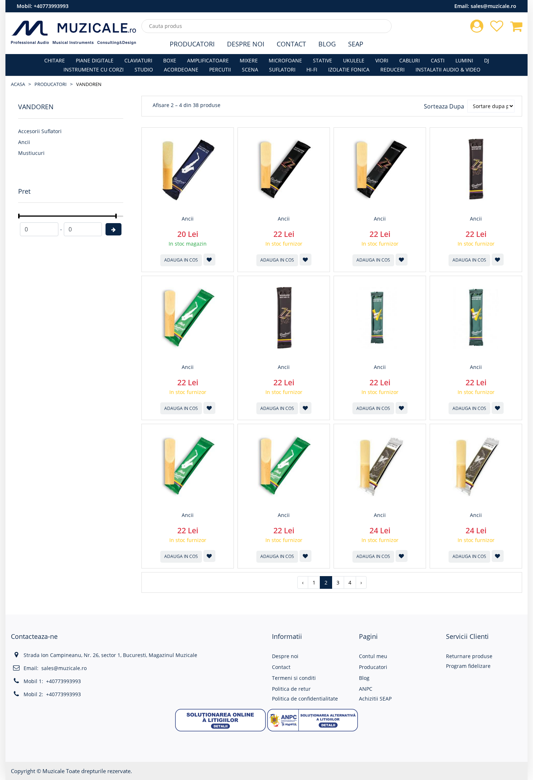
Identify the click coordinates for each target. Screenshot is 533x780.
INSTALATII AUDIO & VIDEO (448, 69)
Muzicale (53, 771)
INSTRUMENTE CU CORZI (93, 69)
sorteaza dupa (444, 106)
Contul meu (373, 656)
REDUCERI (392, 69)
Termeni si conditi (294, 677)
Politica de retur (291, 688)
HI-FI (311, 69)
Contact (291, 44)
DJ (486, 60)
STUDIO (144, 69)
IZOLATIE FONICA (348, 69)
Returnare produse (469, 656)
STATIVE (322, 60)
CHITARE (54, 60)
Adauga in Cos (181, 260)
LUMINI (464, 60)
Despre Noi (245, 44)
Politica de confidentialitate (305, 698)
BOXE (169, 60)
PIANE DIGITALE (94, 60)
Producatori (192, 44)
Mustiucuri (31, 152)
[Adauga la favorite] (209, 260)
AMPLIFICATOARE (208, 60)
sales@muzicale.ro (493, 6)
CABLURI (409, 60)
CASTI (438, 60)
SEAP (355, 44)
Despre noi (285, 656)
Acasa (18, 84)
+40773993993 (51, 6)
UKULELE (353, 60)
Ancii (24, 142)
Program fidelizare (468, 665)
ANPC (365, 688)
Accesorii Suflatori (40, 131)
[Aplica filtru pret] (113, 229)
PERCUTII (220, 69)
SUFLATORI (282, 69)
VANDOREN (89, 84)
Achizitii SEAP (375, 698)
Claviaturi (138, 60)
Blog (327, 44)
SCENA (250, 69)
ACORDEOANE (181, 69)
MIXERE (249, 60)
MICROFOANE (285, 60)
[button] (220, 719)
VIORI (381, 60)
